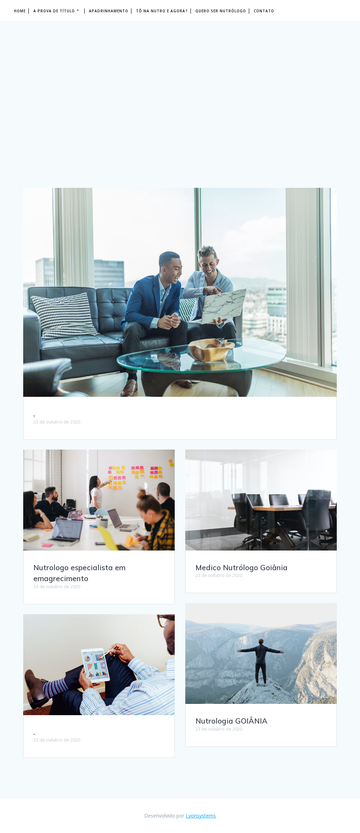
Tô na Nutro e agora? (162, 10)
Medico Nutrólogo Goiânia (241, 567)
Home (20, 10)
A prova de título (54, 10)
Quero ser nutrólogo (220, 10)
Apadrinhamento (108, 10)
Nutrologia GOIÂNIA (231, 720)
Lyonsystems (201, 815)
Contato (264, 10)
